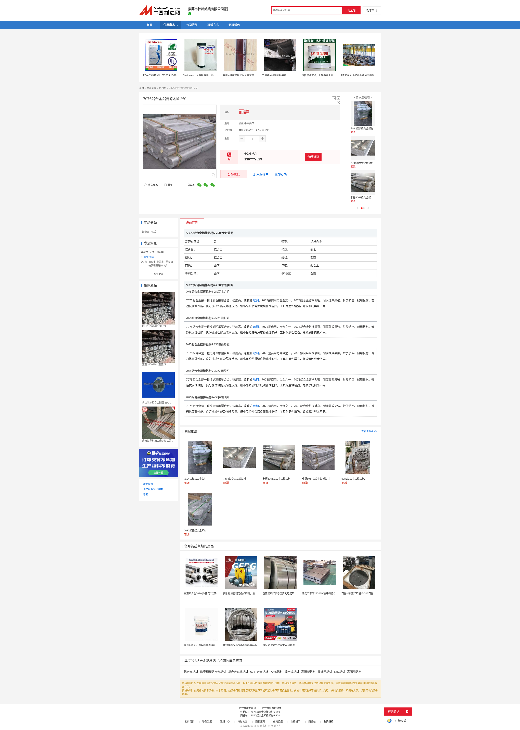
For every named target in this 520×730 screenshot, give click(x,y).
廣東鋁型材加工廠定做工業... (157, 440)
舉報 (170, 185)
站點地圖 (242, 721)
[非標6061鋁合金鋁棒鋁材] (363, 182)
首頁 (141, 88)
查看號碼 (313, 157)
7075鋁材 (276, 672)
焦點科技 (265, 726)
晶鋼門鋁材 (325, 672)
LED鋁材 (339, 672)
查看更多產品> (369, 431)
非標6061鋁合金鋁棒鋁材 (364, 197)
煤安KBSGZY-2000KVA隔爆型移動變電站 (285, 645)
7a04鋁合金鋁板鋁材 (362, 163)
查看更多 (158, 274)
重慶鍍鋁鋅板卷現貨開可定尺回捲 (281, 593)
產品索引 (148, 484)
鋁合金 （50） (150, 232)
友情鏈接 (328, 721)
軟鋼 (256, 300)
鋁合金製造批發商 (271, 708)
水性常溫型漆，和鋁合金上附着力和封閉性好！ (327, 75)
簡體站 (312, 721)
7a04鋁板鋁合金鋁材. (362, 128)
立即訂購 (281, 174)
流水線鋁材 (292, 672)
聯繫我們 (207, 721)
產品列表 (151, 88)
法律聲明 (295, 721)
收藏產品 (152, 185)
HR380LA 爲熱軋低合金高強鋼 (357, 75)
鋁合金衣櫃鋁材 (238, 672)
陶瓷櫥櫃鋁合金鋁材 (213, 672)
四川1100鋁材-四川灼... (155, 326)
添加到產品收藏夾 (153, 489)
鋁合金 (162, 88)
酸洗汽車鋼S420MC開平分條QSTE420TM (325, 593)
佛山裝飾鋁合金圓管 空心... (156, 402)
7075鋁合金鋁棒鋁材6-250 (265, 712)
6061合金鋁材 (259, 672)
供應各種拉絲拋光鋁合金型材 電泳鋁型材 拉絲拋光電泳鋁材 (254, 75)
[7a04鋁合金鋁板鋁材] (363, 148)
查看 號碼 (149, 257)
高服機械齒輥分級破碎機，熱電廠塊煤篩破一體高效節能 (253, 593)
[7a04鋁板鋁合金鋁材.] (363, 113)
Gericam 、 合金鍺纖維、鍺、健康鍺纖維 (205, 75)
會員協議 (278, 721)
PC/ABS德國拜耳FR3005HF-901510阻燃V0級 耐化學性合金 (175, 75)
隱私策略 (260, 721)
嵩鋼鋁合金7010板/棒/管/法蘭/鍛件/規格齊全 (208, 593)
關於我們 (189, 721)
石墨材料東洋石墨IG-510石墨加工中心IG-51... (366, 593)
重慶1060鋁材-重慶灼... (155, 364)
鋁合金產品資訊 (247, 708)
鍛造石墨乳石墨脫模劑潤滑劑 (200, 645)
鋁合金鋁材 (191, 672)
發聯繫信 (234, 174)
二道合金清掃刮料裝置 (274, 75)
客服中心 (225, 721)
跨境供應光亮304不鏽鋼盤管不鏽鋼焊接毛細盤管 (249, 645)
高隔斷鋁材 (308, 672)
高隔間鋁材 (354, 672)
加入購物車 (261, 174)
